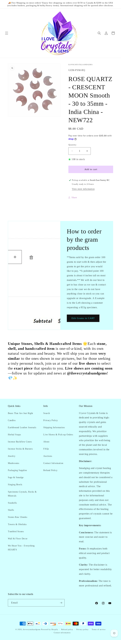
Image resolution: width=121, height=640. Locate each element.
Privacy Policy (50, 420)
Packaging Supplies (17, 470)
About (46, 442)
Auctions (47, 456)
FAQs (46, 449)
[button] (6, 33)
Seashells (12, 503)
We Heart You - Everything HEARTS (21, 548)
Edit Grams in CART (83, 318)
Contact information (62, 633)
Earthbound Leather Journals (22, 427)
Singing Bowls (15, 484)
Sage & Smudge (16, 477)
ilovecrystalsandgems (31, 629)
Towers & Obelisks (17, 524)
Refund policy (67, 629)
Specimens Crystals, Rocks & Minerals (22, 494)
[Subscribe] (61, 602)
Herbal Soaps (14, 434)
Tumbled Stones (16, 531)
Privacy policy (82, 629)
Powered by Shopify (49, 629)
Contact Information (53, 463)
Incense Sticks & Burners (20, 449)
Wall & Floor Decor (18, 538)
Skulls (11, 510)
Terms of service (98, 629)
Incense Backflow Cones (20, 442)
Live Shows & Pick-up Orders (58, 434)
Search (46, 413)
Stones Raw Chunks (17, 517)
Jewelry (11, 456)
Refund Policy (50, 470)
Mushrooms (13, 463)
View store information (83, 189)
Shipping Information (54, 427)
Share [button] (74, 197)
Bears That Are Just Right (20, 413)
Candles (11, 420)
